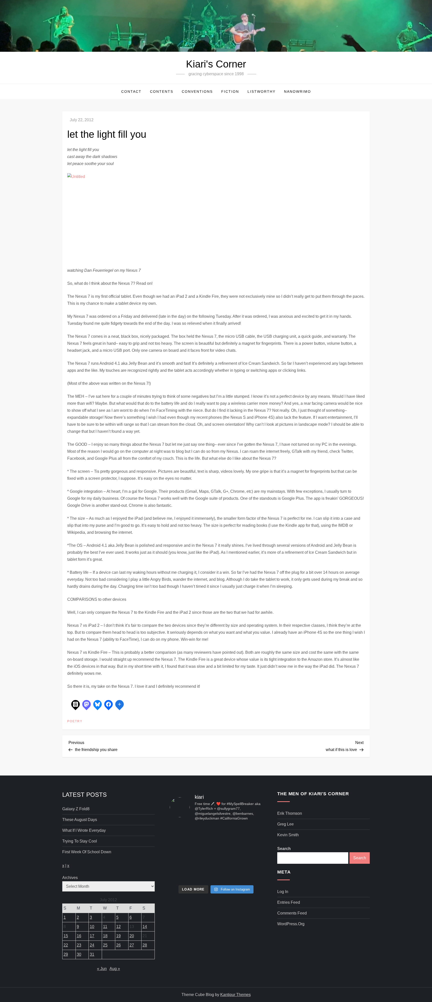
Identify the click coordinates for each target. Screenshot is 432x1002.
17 (92, 936)
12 (118, 926)
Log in (282, 892)
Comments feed (292, 913)
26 (118, 945)
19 (118, 936)
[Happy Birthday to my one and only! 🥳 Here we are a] (247, 854)
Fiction (230, 92)
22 (66, 945)
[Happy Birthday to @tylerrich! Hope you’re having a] (184, 873)
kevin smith (288, 835)
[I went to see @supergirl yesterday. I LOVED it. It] (216, 835)
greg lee (285, 824)
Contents (161, 92)
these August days (79, 820)
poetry (74, 721)
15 (66, 936)
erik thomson (289, 813)
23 (79, 945)
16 (79, 936)
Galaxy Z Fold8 (76, 809)
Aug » (115, 968)
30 (79, 954)
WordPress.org (290, 924)
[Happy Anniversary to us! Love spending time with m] (247, 835)
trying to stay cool (79, 841)
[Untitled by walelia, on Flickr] (129, 220)
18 (105, 936)
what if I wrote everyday (84, 830)
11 (105, 926)
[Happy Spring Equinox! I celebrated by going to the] (216, 854)
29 (66, 954)
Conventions (197, 92)
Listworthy (262, 92)
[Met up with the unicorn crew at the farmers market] (247, 873)
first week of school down (86, 852)
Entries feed (288, 902)
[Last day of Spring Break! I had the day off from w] (184, 854)
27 (132, 945)
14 (144, 926)
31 (92, 954)
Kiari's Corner (216, 64)
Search (284, 848)
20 (132, 936)
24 (92, 945)
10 (92, 926)
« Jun (102, 968)
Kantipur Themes (235, 994)
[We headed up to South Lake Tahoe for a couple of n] (184, 835)
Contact (131, 92)
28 (144, 945)
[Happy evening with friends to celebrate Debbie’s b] (216, 873)
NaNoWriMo (297, 92)
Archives (70, 878)
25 (105, 945)
